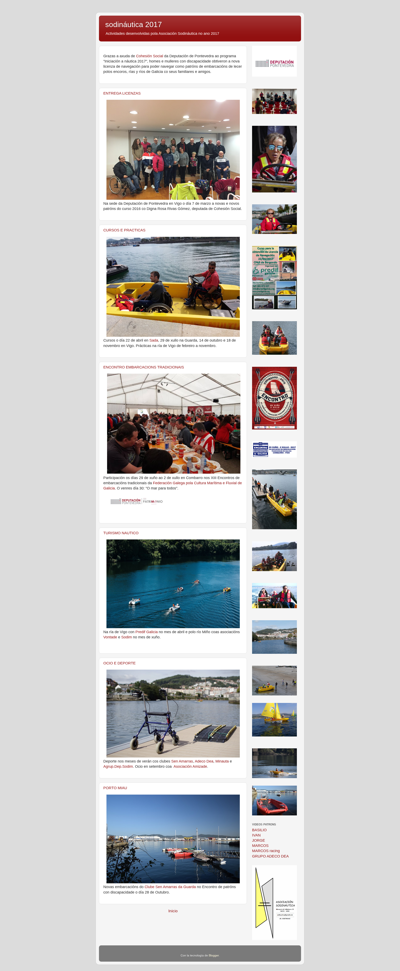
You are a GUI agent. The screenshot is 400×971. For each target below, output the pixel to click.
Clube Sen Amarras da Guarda (170, 887)
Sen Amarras (182, 761)
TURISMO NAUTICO (121, 533)
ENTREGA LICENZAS (122, 93)
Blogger (214, 955)
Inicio (173, 911)
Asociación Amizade (190, 766)
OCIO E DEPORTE (119, 663)
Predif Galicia (146, 632)
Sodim (126, 637)
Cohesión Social (150, 56)
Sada (153, 340)
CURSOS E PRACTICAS (124, 230)
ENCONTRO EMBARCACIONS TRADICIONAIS (143, 367)
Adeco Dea (204, 761)
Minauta (222, 761)
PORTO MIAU (115, 788)
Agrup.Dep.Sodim (118, 766)
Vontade (110, 637)
